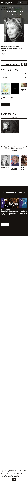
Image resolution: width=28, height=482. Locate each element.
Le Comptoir (5, 97)
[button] (17, 122)
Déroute (13, 96)
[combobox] (14, 73)
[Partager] (22, 64)
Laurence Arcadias (14, 169)
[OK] (14, 479)
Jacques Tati (5, 167)
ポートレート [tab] (14, 117)
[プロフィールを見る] (25, 2)
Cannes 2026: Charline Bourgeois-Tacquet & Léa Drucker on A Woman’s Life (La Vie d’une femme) (9, 212)
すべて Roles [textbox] (6, 77)
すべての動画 (5, 225)
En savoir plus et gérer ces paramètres (10, 476)
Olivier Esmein (23, 168)
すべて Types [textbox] (6, 73)
